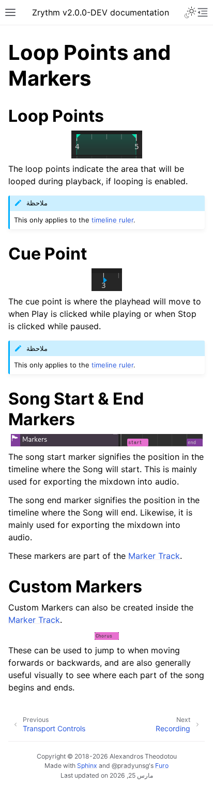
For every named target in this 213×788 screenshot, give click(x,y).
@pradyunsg (130, 765)
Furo (162, 765)
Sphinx (87, 765)
